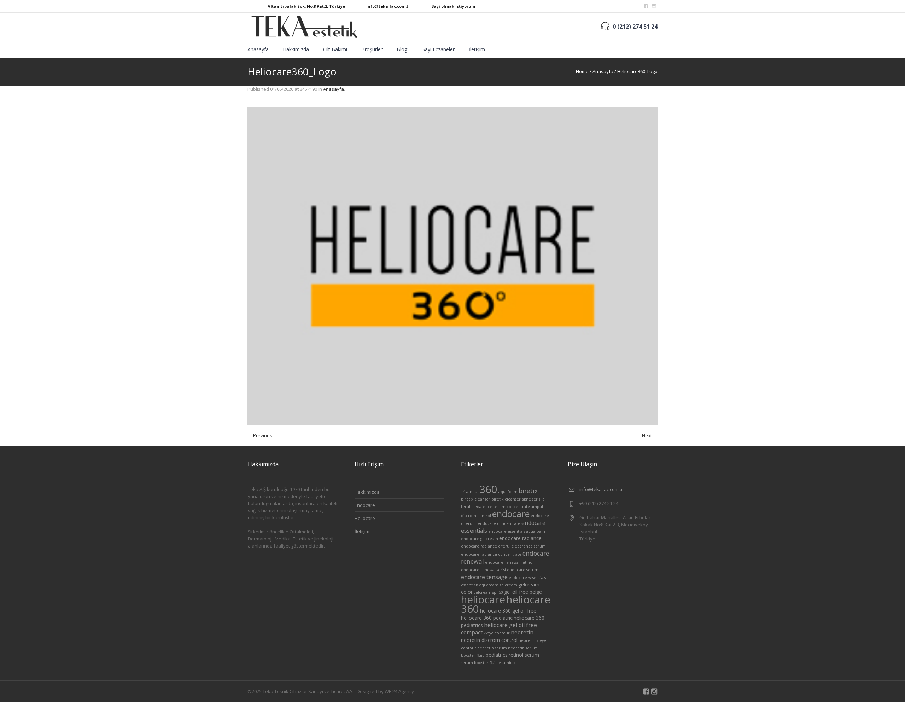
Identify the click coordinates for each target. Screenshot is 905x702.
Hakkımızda (367, 492)
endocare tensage (484, 577)
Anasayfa (602, 71)
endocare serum (522, 569)
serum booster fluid (479, 662)
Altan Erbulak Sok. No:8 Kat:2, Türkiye (306, 6)
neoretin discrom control (489, 640)
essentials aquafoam (479, 585)
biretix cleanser (475, 499)
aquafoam (508, 491)
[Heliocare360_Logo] (452, 266)
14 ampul (469, 491)
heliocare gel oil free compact (499, 628)
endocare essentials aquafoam (516, 531)
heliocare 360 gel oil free (508, 610)
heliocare (483, 599)
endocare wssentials (527, 577)
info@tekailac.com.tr (388, 6)
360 (488, 489)
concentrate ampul (525, 506)
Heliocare (365, 518)
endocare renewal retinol (509, 562)
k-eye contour (497, 633)
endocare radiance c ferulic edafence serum (503, 546)
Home (582, 71)
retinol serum (524, 654)
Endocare (365, 505)
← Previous (259, 435)
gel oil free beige (523, 592)
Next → (650, 435)
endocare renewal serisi (483, 569)
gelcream (508, 585)
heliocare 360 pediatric (487, 617)
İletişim (362, 531)
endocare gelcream (479, 538)
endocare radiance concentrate (491, 554)
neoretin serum (492, 647)
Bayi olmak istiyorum (453, 6)
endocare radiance (520, 538)
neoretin (522, 632)
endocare (511, 514)
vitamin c (507, 662)
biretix (528, 490)
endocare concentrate (499, 523)
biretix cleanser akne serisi (516, 499)
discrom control (476, 515)
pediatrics (497, 654)
